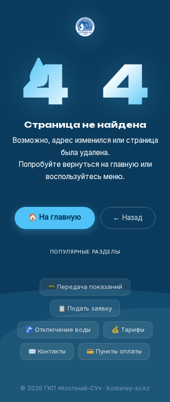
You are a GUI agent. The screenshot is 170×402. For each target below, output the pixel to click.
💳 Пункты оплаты (114, 351)
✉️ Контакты (47, 351)
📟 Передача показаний (85, 286)
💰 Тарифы (127, 329)
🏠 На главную (54, 217)
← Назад (128, 217)
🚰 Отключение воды (58, 329)
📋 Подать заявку (85, 308)
